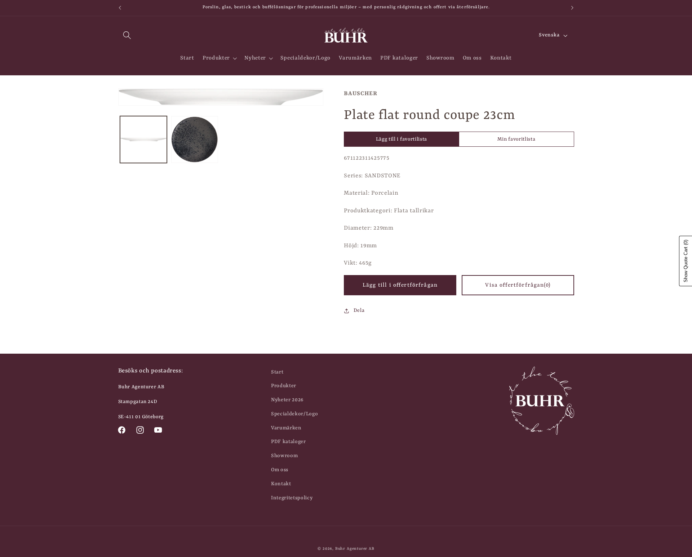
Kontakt (281, 484)
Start (277, 372)
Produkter (283, 386)
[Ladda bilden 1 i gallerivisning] (143, 139)
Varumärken (286, 428)
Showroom (284, 456)
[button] (127, 35)
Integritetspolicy (292, 498)
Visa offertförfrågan (517, 285)
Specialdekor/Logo (294, 414)
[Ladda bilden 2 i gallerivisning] (194, 139)
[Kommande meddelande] (572, 8)
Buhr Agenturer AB (354, 549)
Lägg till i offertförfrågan (400, 285)
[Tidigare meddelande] (120, 8)
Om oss (279, 470)
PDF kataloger (288, 442)
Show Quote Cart (685, 261)
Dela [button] (359, 310)
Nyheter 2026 (287, 400)
